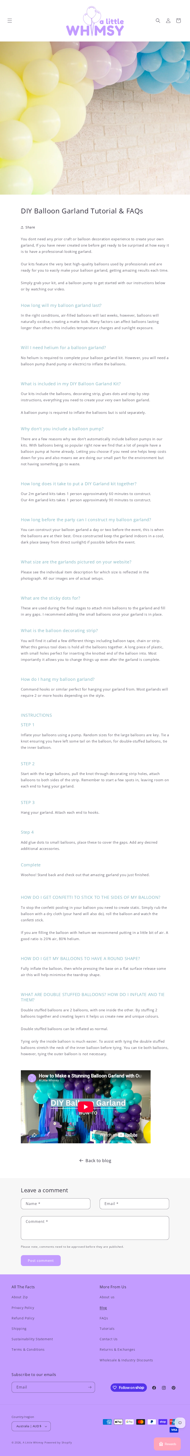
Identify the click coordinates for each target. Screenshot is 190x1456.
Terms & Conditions (28, 1349)
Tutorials (107, 1328)
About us (107, 1297)
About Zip (20, 1297)
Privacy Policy (23, 1307)
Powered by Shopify (58, 1442)
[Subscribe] (90, 1387)
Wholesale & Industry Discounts (126, 1360)
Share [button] (30, 227)
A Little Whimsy (33, 1442)
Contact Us (109, 1339)
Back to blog (98, 1160)
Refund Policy (23, 1318)
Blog (103, 1307)
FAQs (104, 1318)
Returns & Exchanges (117, 1349)
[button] (10, 21)
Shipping (19, 1328)
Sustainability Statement (32, 1339)
